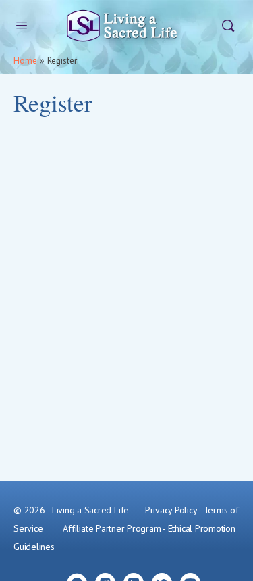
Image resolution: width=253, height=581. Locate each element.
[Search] (228, 25)
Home (25, 60)
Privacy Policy (171, 510)
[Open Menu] (21, 25)
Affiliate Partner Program (112, 528)
